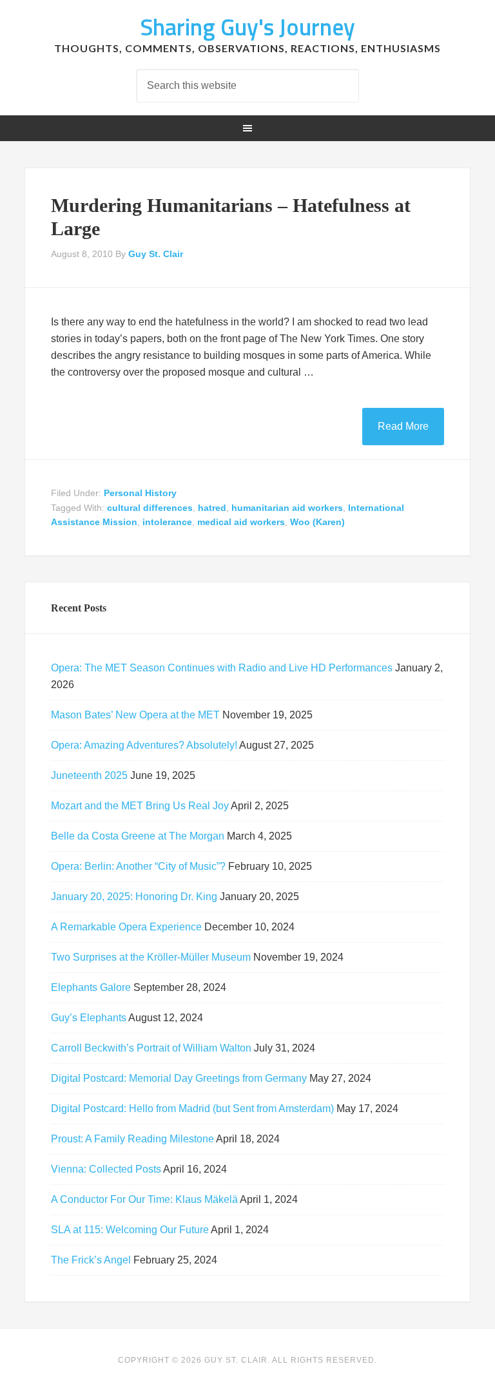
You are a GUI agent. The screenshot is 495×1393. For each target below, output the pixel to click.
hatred (212, 508)
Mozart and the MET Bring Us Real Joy (140, 805)
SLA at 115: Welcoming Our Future (130, 1229)
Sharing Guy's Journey (247, 26)
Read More (403, 426)
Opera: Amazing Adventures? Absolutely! (144, 745)
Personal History (140, 493)
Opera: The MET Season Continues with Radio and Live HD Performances (222, 667)
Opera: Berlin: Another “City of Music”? (138, 866)
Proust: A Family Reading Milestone (132, 1138)
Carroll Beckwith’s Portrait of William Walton (151, 1047)
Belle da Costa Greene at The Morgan (137, 836)
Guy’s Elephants (88, 1017)
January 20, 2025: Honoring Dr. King (134, 896)
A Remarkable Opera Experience (126, 926)
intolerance (167, 522)
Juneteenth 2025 (89, 775)
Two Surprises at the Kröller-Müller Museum (151, 957)
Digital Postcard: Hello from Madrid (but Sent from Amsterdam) (192, 1108)
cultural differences (150, 508)
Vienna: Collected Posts (106, 1169)
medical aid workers (241, 522)
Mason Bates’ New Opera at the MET (135, 714)
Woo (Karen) (317, 522)
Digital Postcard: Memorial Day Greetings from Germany (179, 1078)
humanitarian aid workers (287, 508)
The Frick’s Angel (91, 1259)
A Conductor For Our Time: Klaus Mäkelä (144, 1199)
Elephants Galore (91, 987)
